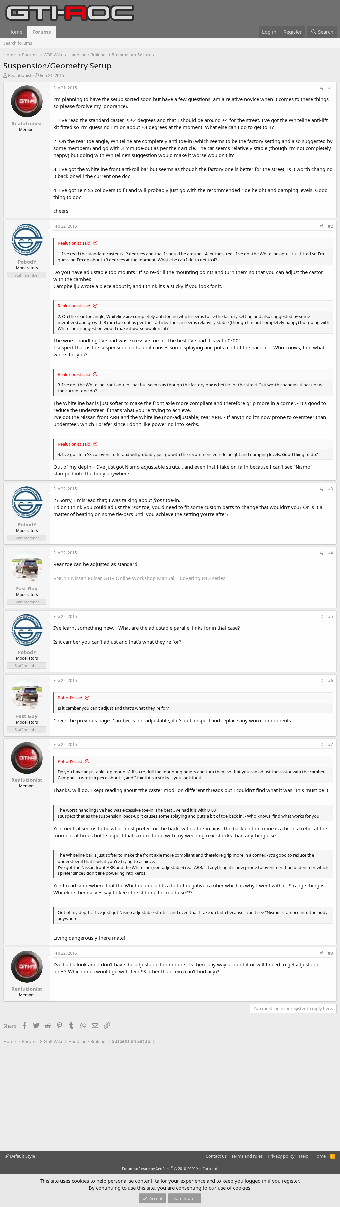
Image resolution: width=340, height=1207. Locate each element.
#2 (330, 226)
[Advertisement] (170, 1097)
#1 (330, 88)
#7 (330, 744)
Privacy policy (281, 1156)
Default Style (22, 1156)
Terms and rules (247, 1156)
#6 (330, 680)
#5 (330, 616)
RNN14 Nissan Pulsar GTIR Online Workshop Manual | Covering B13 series (139, 578)
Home (15, 31)
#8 (330, 953)
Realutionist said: (74, 243)
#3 (330, 489)
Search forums (17, 43)
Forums (41, 31)
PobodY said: (70, 698)
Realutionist (20, 75)
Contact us (216, 1156)
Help (303, 1156)
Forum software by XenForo (170, 1168)
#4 (330, 553)
